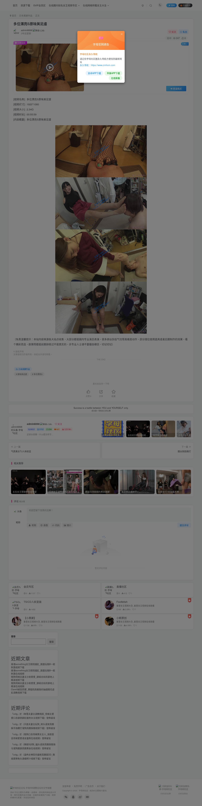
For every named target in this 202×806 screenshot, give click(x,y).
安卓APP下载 (94, 73)
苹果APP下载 (113, 73)
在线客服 (115, 78)
